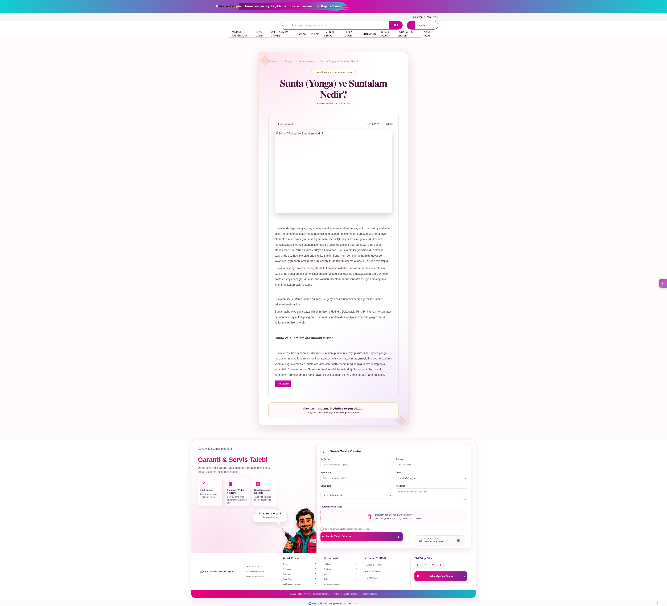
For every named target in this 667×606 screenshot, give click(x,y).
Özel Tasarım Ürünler (292, 584)
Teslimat (327, 569)
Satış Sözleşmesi (370, 594)
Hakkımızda (329, 564)
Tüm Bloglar (283, 384)
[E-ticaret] (333, 603)
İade (325, 574)
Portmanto (287, 569)
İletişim (327, 579)
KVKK (336, 594)
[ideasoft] (315, 603)
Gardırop (286, 574)
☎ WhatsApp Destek (255, 577)
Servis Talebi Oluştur (360, 536)
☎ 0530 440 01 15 (254, 566)
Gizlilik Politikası (350, 594)
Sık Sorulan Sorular (332, 584)
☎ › (441, 576)
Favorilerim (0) (663, 283)
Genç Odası (288, 579)
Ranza (285, 564)
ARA (396, 25)
